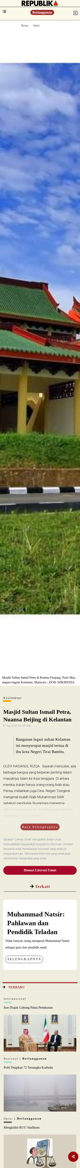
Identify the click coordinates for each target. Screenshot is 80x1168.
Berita (24, 25)
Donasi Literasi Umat (40, 870)
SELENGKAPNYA (24, 959)
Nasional (12, 1058)
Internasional (15, 998)
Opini (36, 25)
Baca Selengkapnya (40, 827)
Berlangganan (42, 12)
